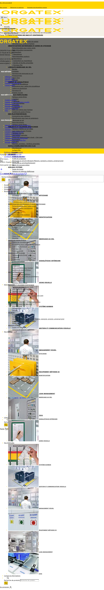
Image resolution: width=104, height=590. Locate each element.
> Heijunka (16, 259)
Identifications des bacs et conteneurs (25, 35)
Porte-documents (18, 122)
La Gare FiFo (16, 150)
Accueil (6, 185)
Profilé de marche (18, 315)
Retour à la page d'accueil (9, 37)
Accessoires (16, 298)
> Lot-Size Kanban (18, 261)
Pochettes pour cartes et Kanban (23, 202)
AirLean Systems (15, 167)
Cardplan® (16, 266)
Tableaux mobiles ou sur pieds (22, 129)
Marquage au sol (18, 120)
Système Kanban (11, 100)
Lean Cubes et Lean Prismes (22, 289)
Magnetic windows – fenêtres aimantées (26, 144)
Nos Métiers (8, 332)
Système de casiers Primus (21, 112)
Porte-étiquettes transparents (22, 50)
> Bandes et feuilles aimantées (22, 63)
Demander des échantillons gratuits (37, 7)
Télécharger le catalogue (17, 7)
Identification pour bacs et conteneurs (25, 118)
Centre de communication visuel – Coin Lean (27, 295)
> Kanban (15, 257)
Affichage (8, 77)
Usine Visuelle (10, 85)
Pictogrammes (17, 76)
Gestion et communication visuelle (17, 102)
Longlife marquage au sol (19, 67)
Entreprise (7, 189)
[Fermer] (1, 157)
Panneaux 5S (16, 90)
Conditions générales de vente (14, 157)
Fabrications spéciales (19, 293)
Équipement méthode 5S (13, 106)
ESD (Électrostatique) (17, 114)
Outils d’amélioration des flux (22, 146)
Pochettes (15, 195)
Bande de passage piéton (21, 165)
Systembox (16, 264)
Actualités (7, 187)
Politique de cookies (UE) (12, 154)
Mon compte (3, 7)
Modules (15, 80)
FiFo (6, 111)
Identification (9, 79)
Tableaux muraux (18, 291)
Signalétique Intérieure (13, 83)
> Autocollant (16, 52)
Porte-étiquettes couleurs (20, 56)
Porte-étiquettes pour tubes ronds (23, 48)
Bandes (14, 69)
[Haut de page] (1, 169)
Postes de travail (17, 169)
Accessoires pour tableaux (21, 116)
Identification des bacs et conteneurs (18, 125)
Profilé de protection (19, 159)
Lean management (11, 108)
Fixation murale (17, 93)
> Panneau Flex (17, 65)
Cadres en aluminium (19, 88)
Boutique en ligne (10, 191)
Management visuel (12, 104)
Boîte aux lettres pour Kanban (22, 110)
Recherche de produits (10, 177)
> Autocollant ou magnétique (22, 61)
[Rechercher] (6, 424)
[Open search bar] (8, 420)
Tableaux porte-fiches (18, 95)
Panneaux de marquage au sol (22, 73)
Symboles (15, 71)
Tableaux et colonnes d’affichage (23, 171)
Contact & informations (12, 576)
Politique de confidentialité (13, 152)
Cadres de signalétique (18, 82)
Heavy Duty (16, 78)
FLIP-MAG (15, 300)
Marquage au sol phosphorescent (23, 163)
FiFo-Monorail (16, 148)
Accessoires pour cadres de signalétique (26, 86)
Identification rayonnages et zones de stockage (29, 46)
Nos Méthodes (9, 443)
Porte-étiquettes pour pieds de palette (25, 200)
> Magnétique (17, 54)
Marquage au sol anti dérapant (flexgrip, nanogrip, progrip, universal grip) (37, 161)
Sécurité (11, 313)
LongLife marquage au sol (14, 132)
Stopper (15, 310)
